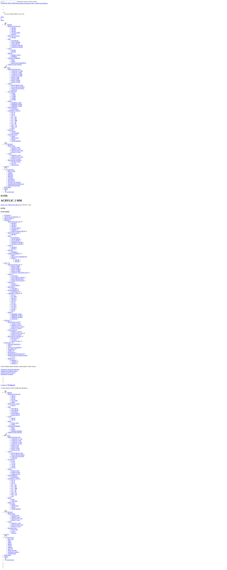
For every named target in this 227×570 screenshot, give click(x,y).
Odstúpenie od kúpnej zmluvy (9, 371)
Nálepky (11, 349)
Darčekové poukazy (16, 354)
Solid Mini (15, 285)
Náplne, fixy (11, 502)
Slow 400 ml (15, 239)
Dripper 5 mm (16, 314)
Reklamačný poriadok (7, 374)
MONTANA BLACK (14, 205)
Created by (8, 385)
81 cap (13, 339)
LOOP (10, 245)
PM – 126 (14, 494)
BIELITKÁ (11, 287)
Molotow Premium (18, 256)
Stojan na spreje (14, 347)
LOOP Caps (12, 330)
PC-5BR (13, 296)
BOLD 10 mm (15, 269)
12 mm (13, 463)
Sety (12, 496)
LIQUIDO (14, 288)
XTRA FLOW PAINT (17, 280)
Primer (14, 252)
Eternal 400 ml (17, 242)
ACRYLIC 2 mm (16, 440)
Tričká (14, 363)
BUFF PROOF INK (17, 279)
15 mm (13, 464)
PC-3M (13, 304)
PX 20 (13, 301)
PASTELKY (15, 292)
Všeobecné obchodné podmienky (10, 369)
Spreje (6, 220)
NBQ (9, 236)
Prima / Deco (15, 423)
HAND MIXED (12, 290)
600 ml (13, 226)
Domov (3, 205)
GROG (10, 274)
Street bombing (14, 253)
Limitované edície (18, 231)
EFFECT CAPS (16, 335)
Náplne (14, 319)
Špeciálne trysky (15, 336)
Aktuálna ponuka (11, 217)
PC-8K (13, 309)
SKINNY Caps (16, 325)
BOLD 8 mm (15, 268)
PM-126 (13, 299)
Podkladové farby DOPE (17, 355)
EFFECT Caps (16, 328)
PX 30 (13, 303)
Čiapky (14, 362)
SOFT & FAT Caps (17, 327)
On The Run (11, 459)
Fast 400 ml (15, 241)
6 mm (13, 461)
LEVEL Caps (15, 323)
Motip (10, 250)
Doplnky (7, 343)
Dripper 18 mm (16, 317)
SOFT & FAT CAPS (17, 333)
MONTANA (15, 506)
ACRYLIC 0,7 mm (16, 439)
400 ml (13, 223)
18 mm (13, 466)
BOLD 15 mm (15, 271)
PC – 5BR (14, 488)
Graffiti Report (14, 344)
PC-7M (13, 307)
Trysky (7, 320)
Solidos (7, 215)
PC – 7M (13, 490)
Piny (9, 346)
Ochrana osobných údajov (8, 372)
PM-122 (13, 298)
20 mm (13, 467)
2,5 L (12, 357)
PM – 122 (14, 493)
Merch (10, 358)
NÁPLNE (14, 276)
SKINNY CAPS (16, 331)
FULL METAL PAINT (18, 277)
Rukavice (11, 352)
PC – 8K (13, 491)
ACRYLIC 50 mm (16, 443)
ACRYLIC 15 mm (16, 442)
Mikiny (14, 360)
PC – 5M (13, 486)
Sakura (11, 282)
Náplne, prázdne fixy (19, 272)
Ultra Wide (15, 228)
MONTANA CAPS (13, 322)
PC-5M (13, 306)
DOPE (13, 258)
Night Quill (15, 341)
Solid (13, 284)
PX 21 (13, 295)
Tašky (10, 350)
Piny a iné (10, 539)
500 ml (13, 225)
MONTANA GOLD (14, 233)
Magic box (8, 218)
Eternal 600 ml (17, 244)
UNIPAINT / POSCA (14, 293)
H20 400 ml (15, 237)
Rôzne (13, 229)
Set (12, 311)
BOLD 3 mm (15, 266)
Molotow (15, 338)
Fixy (6, 205)
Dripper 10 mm (16, 315)
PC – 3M (13, 485)
